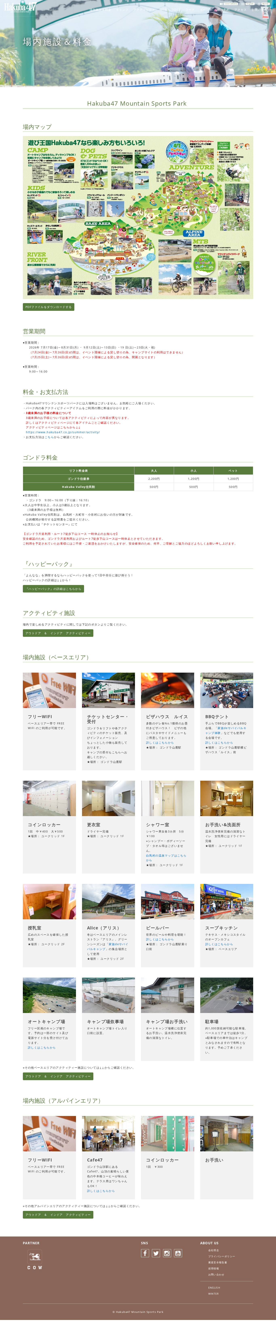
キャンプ (122, 10)
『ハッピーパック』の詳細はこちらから (53, 589)
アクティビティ (144, 10)
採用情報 (213, 1268)
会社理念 (213, 1250)
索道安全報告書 (217, 1262)
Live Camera (231, 4)
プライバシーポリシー (221, 1256)
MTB (163, 10)
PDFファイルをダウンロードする (48, 307)
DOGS (176, 10)
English (250, 4)
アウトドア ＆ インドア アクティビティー (58, 633)
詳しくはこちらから (160, 742)
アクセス (240, 10)
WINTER (213, 1293)
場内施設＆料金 (100, 10)
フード (190, 10)
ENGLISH (214, 1287)
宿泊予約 (223, 10)
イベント (206, 10)
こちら (49, 437)
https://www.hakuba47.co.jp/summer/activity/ (63, 432)
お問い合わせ (261, 10)
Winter (265, 4)
